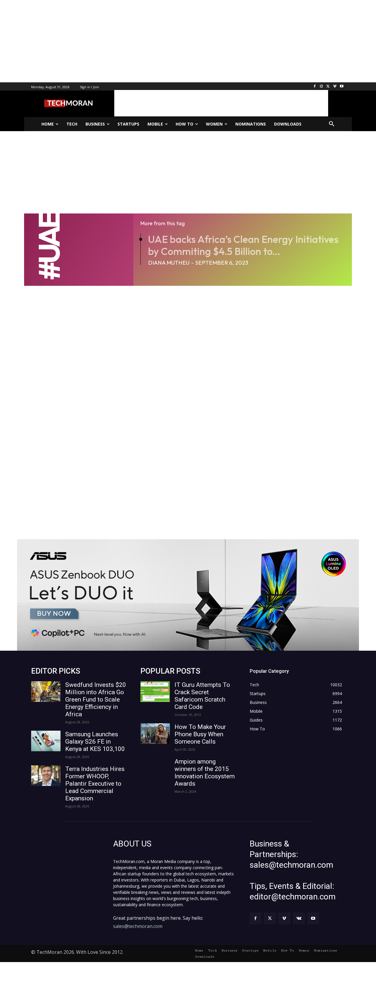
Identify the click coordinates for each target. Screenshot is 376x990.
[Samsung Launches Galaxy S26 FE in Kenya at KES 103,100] (46, 741)
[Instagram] (321, 86)
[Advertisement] (176, 41)
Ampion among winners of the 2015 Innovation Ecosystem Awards (204, 772)
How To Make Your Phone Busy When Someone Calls (200, 734)
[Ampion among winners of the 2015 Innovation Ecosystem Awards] (155, 768)
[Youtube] (341, 86)
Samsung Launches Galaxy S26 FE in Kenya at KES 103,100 (95, 741)
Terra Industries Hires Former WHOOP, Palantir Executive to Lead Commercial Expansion (95, 783)
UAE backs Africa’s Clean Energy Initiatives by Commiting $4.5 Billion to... (243, 245)
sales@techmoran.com (137, 926)
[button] (332, 124)
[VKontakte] (299, 918)
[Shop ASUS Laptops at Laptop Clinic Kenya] (188, 595)
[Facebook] (314, 86)
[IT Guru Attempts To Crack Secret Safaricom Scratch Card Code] (155, 691)
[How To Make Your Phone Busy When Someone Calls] (155, 733)
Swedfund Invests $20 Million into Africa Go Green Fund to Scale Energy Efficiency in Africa (95, 699)
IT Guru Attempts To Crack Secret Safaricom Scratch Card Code (202, 695)
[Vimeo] (334, 86)
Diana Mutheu (168, 262)
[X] (328, 86)
